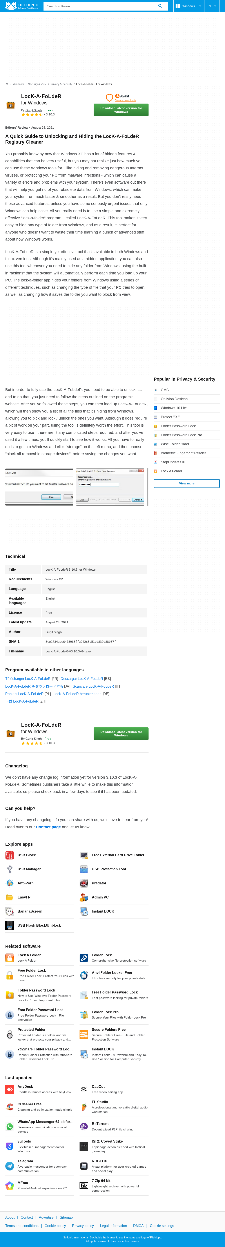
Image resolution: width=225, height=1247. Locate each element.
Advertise (46, 1217)
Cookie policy (55, 1226)
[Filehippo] (21, 6)
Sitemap (66, 1217)
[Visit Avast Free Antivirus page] (121, 98)
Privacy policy (83, 1226)
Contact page (48, 827)
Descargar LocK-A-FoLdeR (82, 679)
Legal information (113, 1226)
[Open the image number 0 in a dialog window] (39, 487)
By (31, 110)
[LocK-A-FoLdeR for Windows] (10, 105)
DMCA (138, 1226)
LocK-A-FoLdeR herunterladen (77, 694)
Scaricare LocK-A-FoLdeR (93, 686)
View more (186, 483)
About (10, 1217)
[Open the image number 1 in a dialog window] (110, 487)
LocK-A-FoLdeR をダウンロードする (34, 686)
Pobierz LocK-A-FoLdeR (24, 694)
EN (209, 6)
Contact (27, 1217)
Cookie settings (162, 1226)
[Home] (7, 84)
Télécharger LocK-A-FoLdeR (28, 679)
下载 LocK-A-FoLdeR (22, 701)
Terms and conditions (21, 1226)
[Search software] (160, 6)
